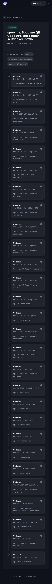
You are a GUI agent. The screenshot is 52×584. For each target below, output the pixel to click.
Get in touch (38, 3)
